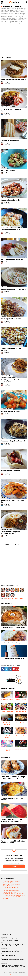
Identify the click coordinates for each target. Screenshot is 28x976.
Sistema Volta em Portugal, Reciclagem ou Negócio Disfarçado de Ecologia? (14, 950)
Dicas (3, 817)
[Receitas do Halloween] (7, 730)
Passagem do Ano (21, 711)
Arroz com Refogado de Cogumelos (13, 441)
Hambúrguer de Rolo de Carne (11, 319)
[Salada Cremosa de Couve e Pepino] (14, 277)
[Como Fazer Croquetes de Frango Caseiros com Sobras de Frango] (14, 767)
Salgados (4, 774)
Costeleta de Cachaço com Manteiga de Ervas (11, 532)
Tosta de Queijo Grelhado (10, 141)
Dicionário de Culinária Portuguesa (11, 884)
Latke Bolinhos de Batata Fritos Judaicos (12, 799)
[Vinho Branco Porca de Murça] (14, 651)
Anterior (7, 545)
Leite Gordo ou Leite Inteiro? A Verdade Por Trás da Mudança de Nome (14, 939)
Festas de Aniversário (7, 749)
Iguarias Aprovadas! (7, 699)
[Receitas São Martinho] (7, 717)
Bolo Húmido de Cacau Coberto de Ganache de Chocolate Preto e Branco (13, 945)
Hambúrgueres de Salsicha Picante (13, 80)
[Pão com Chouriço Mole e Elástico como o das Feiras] (14, 831)
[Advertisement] (14, 40)
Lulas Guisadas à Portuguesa (14, 643)
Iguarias (13, 227)
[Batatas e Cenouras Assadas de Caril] (14, 489)
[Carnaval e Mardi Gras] (21, 730)
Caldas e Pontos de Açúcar (9, 886)
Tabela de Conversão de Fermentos (11, 887)
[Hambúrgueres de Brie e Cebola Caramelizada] (14, 368)
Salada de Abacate (8, 170)
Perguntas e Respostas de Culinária (14, 598)
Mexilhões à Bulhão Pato (9, 955)
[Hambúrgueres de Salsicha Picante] (14, 69)
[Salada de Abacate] (14, 159)
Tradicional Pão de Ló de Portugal (14, 627)
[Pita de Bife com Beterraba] (14, 459)
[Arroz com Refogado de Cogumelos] (14, 429)
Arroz (3, 438)
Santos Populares (21, 723)
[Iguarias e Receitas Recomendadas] (7, 694)
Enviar (14, 866)
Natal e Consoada (21, 699)
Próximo (13, 547)
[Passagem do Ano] (21, 706)
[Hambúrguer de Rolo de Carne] (14, 307)
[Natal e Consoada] (21, 694)
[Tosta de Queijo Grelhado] (14, 129)
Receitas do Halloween (7, 736)
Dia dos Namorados (21, 749)
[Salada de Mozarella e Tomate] (14, 248)
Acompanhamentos (16, 346)
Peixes (19, 227)
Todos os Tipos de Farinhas (9, 892)
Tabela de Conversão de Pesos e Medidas (13, 889)
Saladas (4, 168)
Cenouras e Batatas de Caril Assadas (11, 349)
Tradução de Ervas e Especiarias (11, 890)
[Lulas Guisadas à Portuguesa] (14, 635)
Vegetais (4, 498)
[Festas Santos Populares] (21, 717)
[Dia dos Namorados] (21, 743)
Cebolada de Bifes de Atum (10, 230)
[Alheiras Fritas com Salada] (14, 400)
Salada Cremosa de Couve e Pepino (13, 289)
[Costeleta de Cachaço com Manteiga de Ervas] (14, 520)
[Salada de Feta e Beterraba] (14, 188)
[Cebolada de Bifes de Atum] (14, 218)
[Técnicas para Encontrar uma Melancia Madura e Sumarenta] (14, 810)
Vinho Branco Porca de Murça (14, 658)
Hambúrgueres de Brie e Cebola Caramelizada (12, 381)
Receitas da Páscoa (7, 711)
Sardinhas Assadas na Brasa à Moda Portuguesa (13, 960)
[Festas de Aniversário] (7, 743)
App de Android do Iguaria (9, 882)
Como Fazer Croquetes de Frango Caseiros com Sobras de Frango (13, 777)
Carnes (13, 107)
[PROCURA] (26, 2)
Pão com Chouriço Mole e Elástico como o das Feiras (13, 842)
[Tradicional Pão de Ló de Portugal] (14, 616)
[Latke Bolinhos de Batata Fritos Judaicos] (14, 789)
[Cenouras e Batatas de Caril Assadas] (14, 337)
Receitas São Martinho (7, 723)
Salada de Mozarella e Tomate (12, 259)
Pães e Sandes (5, 77)
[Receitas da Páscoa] (7, 706)
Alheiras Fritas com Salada (10, 411)
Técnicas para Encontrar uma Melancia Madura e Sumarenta (12, 820)
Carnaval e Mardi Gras (21, 736)
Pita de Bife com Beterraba (10, 471)
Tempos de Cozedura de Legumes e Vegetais (14, 895)
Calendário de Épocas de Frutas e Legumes (13, 893)
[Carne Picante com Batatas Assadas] (14, 98)
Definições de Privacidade (14, 974)
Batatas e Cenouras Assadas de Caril (12, 501)
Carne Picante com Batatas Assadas (11, 110)
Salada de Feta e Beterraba (10, 200)
